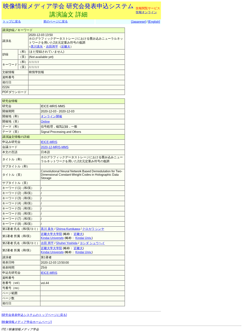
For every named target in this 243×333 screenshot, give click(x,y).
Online (45, 121)
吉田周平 (52, 46)
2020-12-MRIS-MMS (55, 147)
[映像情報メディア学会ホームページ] (27, 322)
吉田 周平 (47, 243)
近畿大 (65, 46)
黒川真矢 (37, 46)
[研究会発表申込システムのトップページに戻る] (34, 315)
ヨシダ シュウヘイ (92, 243)
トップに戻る (12, 21)
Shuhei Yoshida (66, 243)
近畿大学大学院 (51, 234)
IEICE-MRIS (49, 142)
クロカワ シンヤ (93, 228)
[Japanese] (138, 21)
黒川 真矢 (47, 228)
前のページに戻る (55, 21)
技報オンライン (146, 12)
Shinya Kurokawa (68, 228)
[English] (154, 21)
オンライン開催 (51, 116)
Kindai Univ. (83, 238)
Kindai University (52, 238)
